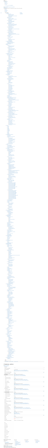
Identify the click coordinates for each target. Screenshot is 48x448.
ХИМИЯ (5, 416)
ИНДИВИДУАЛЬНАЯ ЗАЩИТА (7, 373)
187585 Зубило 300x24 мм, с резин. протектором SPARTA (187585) (21, 380)
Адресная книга (6, 427)
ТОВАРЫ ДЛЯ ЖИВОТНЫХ (7, 407)
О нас (5, 9)
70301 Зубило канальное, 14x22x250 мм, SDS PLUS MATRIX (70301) (21, 389)
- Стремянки (5, 397)
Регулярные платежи (6, 432)
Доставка (6, 2)
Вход (4, 422)
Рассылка (37, 442)
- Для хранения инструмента (7, 377)
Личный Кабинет (37, 440)
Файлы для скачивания (6, 431)
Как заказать (6, 3)
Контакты (6, 4)
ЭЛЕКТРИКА (5, 419)
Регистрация (6, 1)
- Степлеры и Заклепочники (7, 394)
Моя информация (6, 426)
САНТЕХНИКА (5, 403)
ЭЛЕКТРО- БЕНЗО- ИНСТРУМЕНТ (7, 420)
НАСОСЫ (5, 402)
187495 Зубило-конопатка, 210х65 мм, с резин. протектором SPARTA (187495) (22, 408)
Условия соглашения (17, 442)
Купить (14, 374)
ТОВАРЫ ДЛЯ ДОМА (6, 406)
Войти (4, 1)
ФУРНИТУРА (5, 415)
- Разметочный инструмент (7, 389)
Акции (16, 445)
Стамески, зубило (16, 361)
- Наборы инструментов (6, 382)
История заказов (37, 441)
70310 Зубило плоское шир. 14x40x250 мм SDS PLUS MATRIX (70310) (21, 403)
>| (21, 418)
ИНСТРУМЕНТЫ (7, 361)
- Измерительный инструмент (7, 378)
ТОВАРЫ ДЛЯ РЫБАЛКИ (7, 411)
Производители (17, 443)
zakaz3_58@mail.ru (7, 442)
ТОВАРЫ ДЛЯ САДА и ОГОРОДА (7, 412)
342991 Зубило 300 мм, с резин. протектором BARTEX (20, 375)
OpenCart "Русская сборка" (9, 446)
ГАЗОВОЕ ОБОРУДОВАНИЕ (7, 368)
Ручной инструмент (11, 361)
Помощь (6, 11)
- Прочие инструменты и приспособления (7, 388)
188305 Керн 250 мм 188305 (17, 413)
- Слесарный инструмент (7, 393)
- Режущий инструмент (6, 390)
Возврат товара (27, 441)
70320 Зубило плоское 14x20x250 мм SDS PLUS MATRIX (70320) (21, 394)
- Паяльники (5, 383)
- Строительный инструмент (7, 398)
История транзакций (6, 436)
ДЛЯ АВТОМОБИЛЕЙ (6, 369)
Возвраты (5, 435)
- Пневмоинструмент (6, 386)
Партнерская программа (18, 444)
